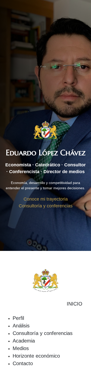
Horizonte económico (36, 356)
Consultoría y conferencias (43, 333)
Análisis (21, 325)
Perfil (18, 318)
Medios (21, 348)
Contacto (23, 363)
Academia (24, 341)
